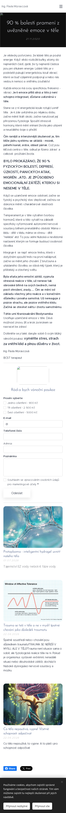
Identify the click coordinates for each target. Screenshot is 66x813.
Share (12, 768)
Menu (61, 6)
